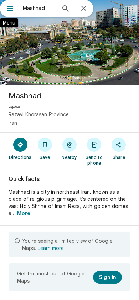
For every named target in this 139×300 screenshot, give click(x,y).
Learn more (51, 248)
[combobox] (39, 8)
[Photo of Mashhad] (69, 42)
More (23, 213)
